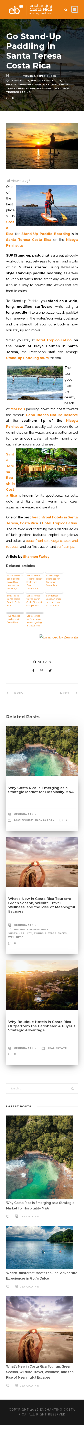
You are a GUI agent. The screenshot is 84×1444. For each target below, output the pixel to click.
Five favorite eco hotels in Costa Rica (13, 619)
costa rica (20, 80)
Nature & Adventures (31, 929)
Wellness (16, 937)
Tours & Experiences (39, 76)
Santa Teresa (46, 84)
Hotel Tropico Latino (59, 523)
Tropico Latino (18, 92)
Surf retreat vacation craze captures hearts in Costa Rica (54, 600)
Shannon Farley (36, 556)
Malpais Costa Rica (46, 80)
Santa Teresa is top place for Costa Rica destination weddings (15, 582)
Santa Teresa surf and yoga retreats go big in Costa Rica (34, 621)
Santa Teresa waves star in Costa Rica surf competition (34, 600)
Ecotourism (23, 819)
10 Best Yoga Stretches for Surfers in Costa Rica (53, 580)
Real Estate (44, 819)
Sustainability (20, 933)
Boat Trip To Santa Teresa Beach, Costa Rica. (13, 600)
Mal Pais (18, 409)
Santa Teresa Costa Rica (49, 88)
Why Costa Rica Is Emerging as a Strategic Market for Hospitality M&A (41, 790)
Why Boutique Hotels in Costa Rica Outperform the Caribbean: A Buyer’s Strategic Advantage (41, 1026)
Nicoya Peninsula (20, 84)
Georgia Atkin (25, 814)
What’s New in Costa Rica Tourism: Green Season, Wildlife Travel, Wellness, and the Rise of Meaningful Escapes (41, 905)
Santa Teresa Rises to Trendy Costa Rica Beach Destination (34, 582)
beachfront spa (38, 541)
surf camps (65, 547)
